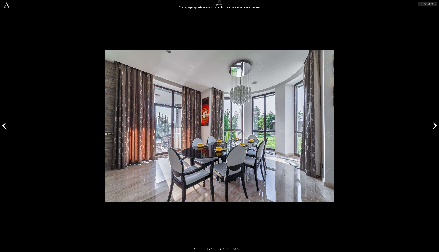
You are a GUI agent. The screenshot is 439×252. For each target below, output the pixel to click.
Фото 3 (4, 126)
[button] (10, 15)
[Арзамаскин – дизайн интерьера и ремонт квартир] (6, 4)
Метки (213, 249)
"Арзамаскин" (241, 249)
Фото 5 (434, 126)
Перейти (226, 249)
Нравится (200, 249)
